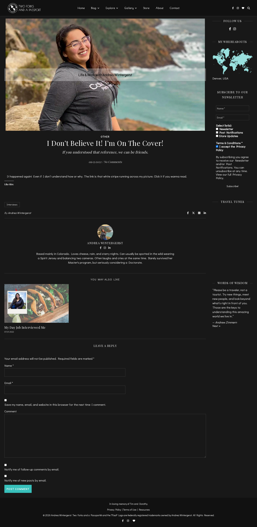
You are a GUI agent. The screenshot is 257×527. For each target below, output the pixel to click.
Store (146, 7)
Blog (93, 7)
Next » (216, 326)
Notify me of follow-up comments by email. (31, 469)
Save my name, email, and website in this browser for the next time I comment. (55, 405)
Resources (144, 509)
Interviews (12, 204)
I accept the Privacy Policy (230, 148)
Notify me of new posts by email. (25, 480)
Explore (110, 7)
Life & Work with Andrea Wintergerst (105, 74)
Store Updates (228, 136)
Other (105, 136)
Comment (10, 411)
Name (9, 366)
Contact (175, 7)
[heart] (243, 8)
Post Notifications (230, 132)
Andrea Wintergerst (19, 213)
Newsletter (225, 129)
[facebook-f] (233, 8)
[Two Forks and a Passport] (21, 8)
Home (81, 7)
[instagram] (238, 8)
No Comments (113, 162)
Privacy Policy (114, 509)
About (159, 7)
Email (8, 383)
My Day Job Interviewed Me (25, 327)
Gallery (129, 7)
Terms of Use (129, 509)
